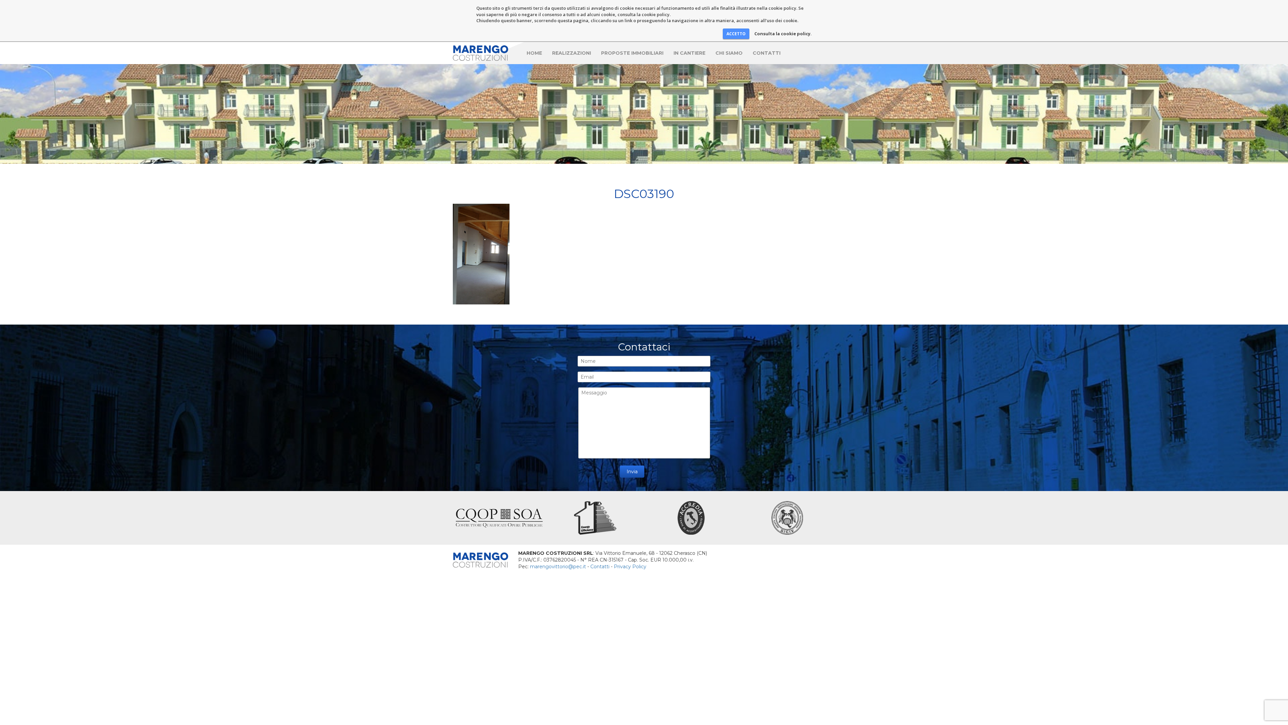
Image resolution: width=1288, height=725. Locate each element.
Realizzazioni (571, 53)
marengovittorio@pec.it (558, 567)
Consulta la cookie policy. (783, 34)
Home (534, 53)
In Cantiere (689, 53)
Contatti (767, 53)
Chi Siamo (729, 53)
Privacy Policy (630, 567)
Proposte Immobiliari (632, 53)
